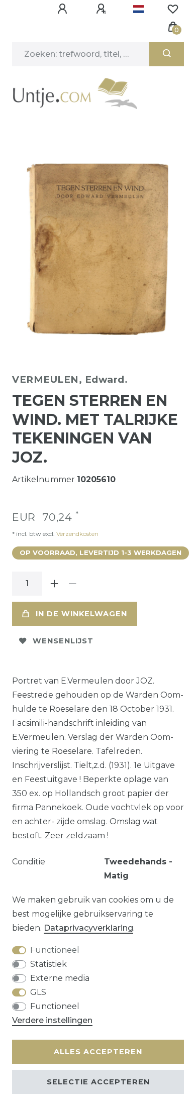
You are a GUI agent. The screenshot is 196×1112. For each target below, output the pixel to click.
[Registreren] (102, 9)
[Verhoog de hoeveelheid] (54, 584)
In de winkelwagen (81, 613)
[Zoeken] (166, 54)
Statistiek (48, 964)
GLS (38, 992)
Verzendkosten (77, 533)
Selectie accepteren (98, 1081)
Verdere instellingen (52, 1020)
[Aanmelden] (63, 9)
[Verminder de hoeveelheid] (72, 584)
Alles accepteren (98, 1051)
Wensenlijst (63, 640)
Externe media (59, 978)
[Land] (138, 9)
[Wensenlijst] (173, 9)
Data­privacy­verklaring (88, 928)
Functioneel (54, 950)
